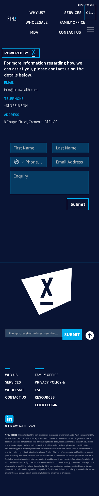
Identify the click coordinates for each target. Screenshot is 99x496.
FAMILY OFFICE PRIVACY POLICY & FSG (50, 382)
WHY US (11, 374)
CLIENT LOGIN (46, 404)
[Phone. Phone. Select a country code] (18, 162)
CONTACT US (15, 397)
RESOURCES (45, 397)
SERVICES (13, 382)
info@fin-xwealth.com (21, 89)
